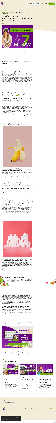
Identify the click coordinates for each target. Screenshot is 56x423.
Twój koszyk (45, 3)
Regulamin (36, 408)
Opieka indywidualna (25, 6)
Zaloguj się (52, 3)
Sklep (16, 6)
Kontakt (36, 6)
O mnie (2, 6)
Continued (10, 387)
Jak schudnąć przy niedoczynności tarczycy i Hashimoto (11, 381)
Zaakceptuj (17, 417)
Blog (9, 6)
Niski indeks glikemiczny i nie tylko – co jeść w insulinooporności (45, 381)
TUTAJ (18, 115)
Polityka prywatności (28, 408)
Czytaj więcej (24, 388)
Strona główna (5, 12)
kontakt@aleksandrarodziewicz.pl (34, 3)
